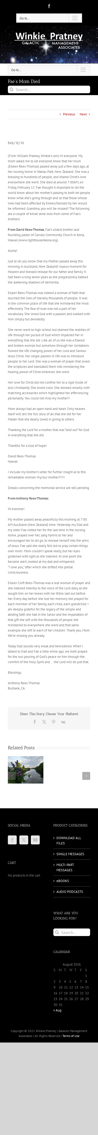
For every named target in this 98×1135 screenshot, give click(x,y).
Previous (69, 114)
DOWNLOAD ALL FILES (68, 840)
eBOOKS (62, 881)
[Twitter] (23, 839)
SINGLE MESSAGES (70, 854)
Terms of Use (70, 1036)
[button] (12, 776)
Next (83, 114)
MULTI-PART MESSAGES (65, 867)
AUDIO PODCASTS (69, 891)
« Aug (57, 1010)
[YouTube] (35, 839)
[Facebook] (12, 839)
